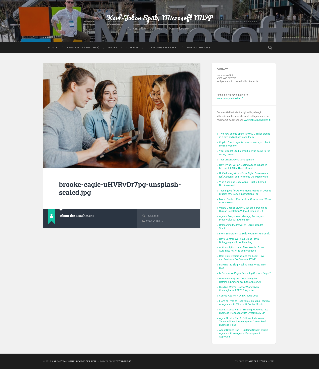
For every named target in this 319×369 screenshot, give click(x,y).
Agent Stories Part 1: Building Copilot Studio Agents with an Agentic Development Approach (243, 333)
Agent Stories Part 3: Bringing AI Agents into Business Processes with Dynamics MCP (243, 311)
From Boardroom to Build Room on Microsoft (244, 233)
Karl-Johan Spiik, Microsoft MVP (159, 17)
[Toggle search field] (270, 47)
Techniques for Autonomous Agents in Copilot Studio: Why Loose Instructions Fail (245, 192)
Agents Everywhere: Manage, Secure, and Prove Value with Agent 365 (241, 218)
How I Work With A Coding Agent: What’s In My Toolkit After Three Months (243, 166)
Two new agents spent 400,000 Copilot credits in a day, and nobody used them (244, 135)
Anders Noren (257, 361)
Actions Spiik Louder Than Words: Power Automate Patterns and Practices (242, 249)
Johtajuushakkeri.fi (162, 47)
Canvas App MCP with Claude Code (238, 295)
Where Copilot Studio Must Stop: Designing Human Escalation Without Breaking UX (243, 209)
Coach (130, 47)
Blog (51, 47)
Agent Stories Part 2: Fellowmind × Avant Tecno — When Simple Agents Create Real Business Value (242, 321)
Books (112, 47)
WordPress (123, 361)
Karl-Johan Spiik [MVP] (83, 47)
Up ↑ (273, 361)
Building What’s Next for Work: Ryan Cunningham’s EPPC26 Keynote (239, 289)
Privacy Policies (198, 47)
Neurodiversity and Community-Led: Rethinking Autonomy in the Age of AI (240, 280)
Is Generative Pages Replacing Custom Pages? (245, 273)
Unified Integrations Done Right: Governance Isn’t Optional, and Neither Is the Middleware (243, 175)
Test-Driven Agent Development (236, 159)
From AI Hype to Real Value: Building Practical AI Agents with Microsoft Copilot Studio (244, 302)
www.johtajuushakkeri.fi (230, 98)
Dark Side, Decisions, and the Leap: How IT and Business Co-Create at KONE (243, 258)
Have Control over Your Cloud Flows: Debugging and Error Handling (239, 240)
